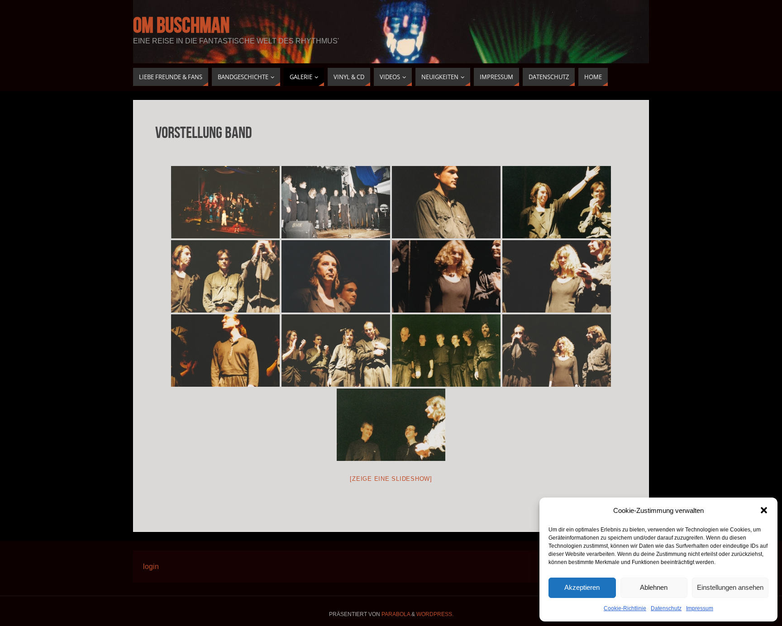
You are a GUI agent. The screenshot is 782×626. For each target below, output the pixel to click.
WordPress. (434, 614)
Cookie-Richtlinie (625, 608)
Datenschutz (666, 608)
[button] (763, 510)
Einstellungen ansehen (730, 587)
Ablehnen (654, 587)
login (151, 566)
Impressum (699, 608)
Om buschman (181, 25)
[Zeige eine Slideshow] (391, 478)
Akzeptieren (582, 587)
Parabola (395, 614)
